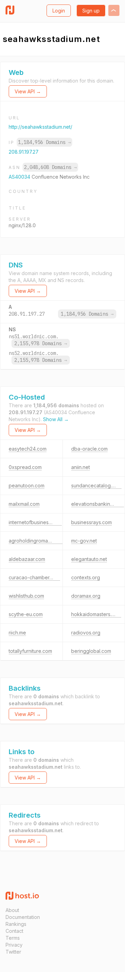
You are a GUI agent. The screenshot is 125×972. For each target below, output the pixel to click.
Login (58, 11)
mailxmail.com (24, 504)
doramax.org (85, 596)
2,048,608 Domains (50, 167)
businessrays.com (91, 522)
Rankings (16, 924)
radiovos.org (85, 633)
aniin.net (80, 467)
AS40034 (20, 177)
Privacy (14, 945)
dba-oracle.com (89, 449)
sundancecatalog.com (96, 485)
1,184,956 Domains (44, 142)
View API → (28, 91)
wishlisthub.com (26, 596)
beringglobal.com (91, 651)
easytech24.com (28, 449)
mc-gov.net (84, 541)
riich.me (17, 633)
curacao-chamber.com (34, 577)
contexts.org (85, 577)
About (12, 910)
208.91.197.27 (24, 152)
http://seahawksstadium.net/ (40, 127)
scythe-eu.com (26, 614)
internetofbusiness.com (35, 522)
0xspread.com (25, 467)
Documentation (23, 917)
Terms (13, 938)
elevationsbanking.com (97, 504)
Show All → (56, 419)
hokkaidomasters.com (96, 614)
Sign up (91, 11)
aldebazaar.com (27, 559)
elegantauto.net (89, 559)
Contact (14, 931)
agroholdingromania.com (37, 541)
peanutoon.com (26, 485)
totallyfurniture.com (30, 651)
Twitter (13, 952)
